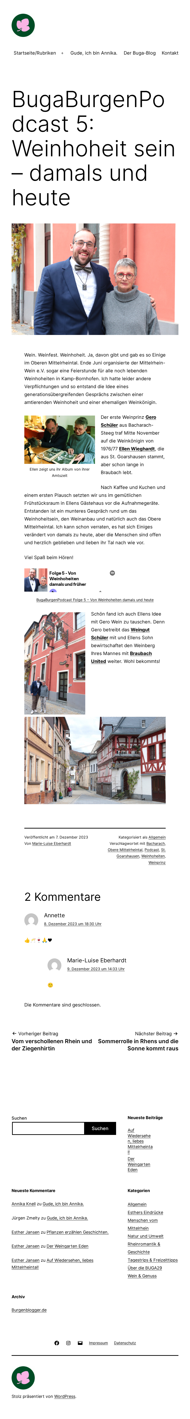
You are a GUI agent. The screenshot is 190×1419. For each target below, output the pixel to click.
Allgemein (157, 837)
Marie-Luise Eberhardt (51, 843)
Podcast (152, 849)
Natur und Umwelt (146, 1236)
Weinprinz (157, 862)
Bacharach (155, 843)
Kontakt (170, 53)
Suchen (19, 1118)
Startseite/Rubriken (35, 53)
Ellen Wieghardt (137, 449)
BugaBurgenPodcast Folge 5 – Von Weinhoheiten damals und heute (95, 599)
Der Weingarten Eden (139, 1164)
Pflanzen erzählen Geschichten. (78, 1232)
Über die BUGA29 (145, 1267)
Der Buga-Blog (140, 53)
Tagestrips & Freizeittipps (153, 1260)
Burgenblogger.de (29, 1310)
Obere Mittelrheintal (125, 849)
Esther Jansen (26, 1232)
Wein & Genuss (142, 1275)
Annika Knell (24, 1203)
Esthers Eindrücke (145, 1212)
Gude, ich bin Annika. (93, 53)
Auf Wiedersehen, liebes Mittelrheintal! (140, 1141)
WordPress (64, 1396)
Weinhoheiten (153, 856)
